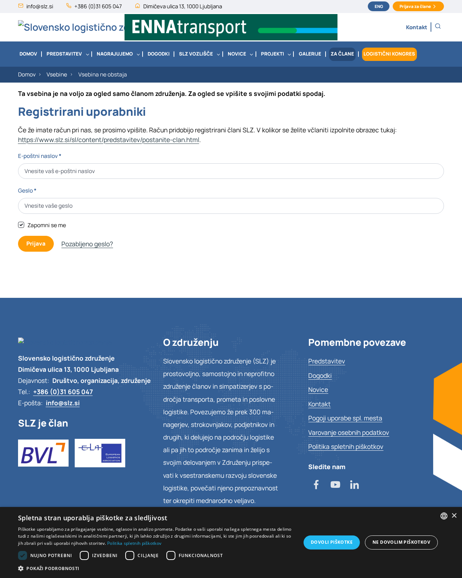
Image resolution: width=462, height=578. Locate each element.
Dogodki (320, 375)
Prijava (35, 243)
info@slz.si (39, 6)
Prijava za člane (415, 6)
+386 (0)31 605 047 (98, 6)
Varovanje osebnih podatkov (348, 432)
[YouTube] (335, 485)
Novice (318, 389)
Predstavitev (326, 361)
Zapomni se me (46, 225)
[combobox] (444, 516)
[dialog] (231, 542)
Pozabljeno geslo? (87, 243)
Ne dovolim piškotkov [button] (401, 542)
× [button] (454, 516)
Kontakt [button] (416, 27)
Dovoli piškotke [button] (332, 542)
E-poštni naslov (39, 156)
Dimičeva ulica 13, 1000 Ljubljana (182, 6)
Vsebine (57, 74)
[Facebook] (316, 485)
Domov (27, 74)
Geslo (27, 190)
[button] (437, 26)
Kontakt (319, 404)
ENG (379, 6)
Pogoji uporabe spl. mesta (345, 418)
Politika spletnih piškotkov (345, 446)
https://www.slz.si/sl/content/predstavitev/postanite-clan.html (108, 139)
